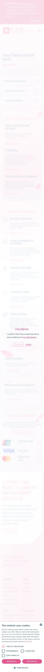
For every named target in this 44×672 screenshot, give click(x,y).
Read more (28, 641)
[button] (22, 667)
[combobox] (41, 624)
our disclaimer (29, 337)
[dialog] (22, 647)
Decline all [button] (32, 661)
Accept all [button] (11, 661)
